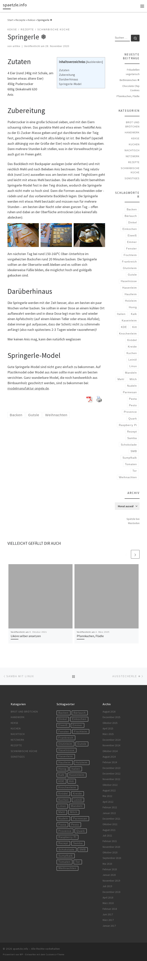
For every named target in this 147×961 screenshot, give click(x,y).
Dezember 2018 (111, 892)
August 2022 (109, 790)
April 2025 (108, 728)
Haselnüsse (129, 281)
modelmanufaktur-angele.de (28, 388)
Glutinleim (130, 268)
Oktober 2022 (110, 785)
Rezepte (20, 20)
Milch (133, 379)
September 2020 (112, 858)
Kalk (134, 313)
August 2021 (109, 830)
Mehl (121, 379)
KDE (124, 327)
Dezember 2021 (111, 818)
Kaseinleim (129, 320)
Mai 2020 (107, 863)
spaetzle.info (20, 948)
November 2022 (111, 779)
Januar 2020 (109, 875)
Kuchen (134, 144)
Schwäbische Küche (130, 170)
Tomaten (131, 464)
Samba (132, 438)
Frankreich (129, 261)
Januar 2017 (109, 925)
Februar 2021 (110, 841)
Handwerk (132, 132)
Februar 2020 (110, 869)
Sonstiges (132, 178)
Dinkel (132, 222)
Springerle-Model (70, 84)
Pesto (133, 405)
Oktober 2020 (110, 852)
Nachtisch (132, 150)
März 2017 (108, 920)
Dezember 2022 (111, 773)
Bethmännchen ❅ (130, 80)
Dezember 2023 (111, 768)
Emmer (132, 242)
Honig (133, 307)
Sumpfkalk (129, 457)
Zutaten (64, 70)
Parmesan (130, 392)
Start (10, 20)
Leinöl (132, 359)
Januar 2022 (109, 813)
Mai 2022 (107, 796)
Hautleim (131, 294)
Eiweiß (132, 235)
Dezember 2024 (111, 739)
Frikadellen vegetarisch (133, 72)
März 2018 (108, 903)
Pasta (133, 398)
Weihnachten (128, 477)
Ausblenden (94, 62)
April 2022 (108, 801)
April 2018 (108, 897)
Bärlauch (131, 215)
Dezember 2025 (111, 717)
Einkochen (129, 228)
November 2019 (111, 880)
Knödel (132, 340)
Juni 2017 (108, 914)
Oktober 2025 (110, 723)
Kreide (132, 346)
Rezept (132, 431)
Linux (133, 366)
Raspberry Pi (128, 425)
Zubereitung (67, 75)
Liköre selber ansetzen (26, 636)
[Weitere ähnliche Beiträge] (135, 554)
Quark (132, 418)
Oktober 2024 (110, 751)
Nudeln (132, 385)
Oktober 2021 (110, 824)
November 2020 (111, 847)
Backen (132, 209)
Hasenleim (129, 287)
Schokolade (129, 444)
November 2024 (111, 745)
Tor (134, 470)
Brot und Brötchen (132, 124)
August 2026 (109, 711)
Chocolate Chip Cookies (131, 88)
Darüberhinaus (68, 79)
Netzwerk (133, 156)
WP (21, 954)
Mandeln (131, 372)
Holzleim (131, 300)
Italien (121, 313)
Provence (130, 411)
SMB (134, 451)
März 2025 (108, 734)
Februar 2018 (110, 909)
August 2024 (109, 756)
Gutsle (132, 274)
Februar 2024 (110, 762)
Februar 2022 (110, 807)
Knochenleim (128, 333)
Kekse (31, 20)
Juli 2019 (107, 886)
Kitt (134, 327)
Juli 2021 (107, 835)
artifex (16, 46)
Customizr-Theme (55, 954)
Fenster (131, 248)
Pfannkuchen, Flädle (90, 636)
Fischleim (130, 255)
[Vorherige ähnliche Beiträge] (126, 554)
